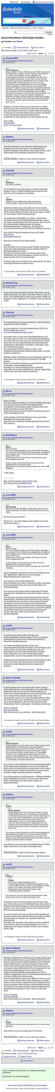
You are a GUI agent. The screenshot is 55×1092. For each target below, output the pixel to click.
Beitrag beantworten (27, 128)
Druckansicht (28, 1061)
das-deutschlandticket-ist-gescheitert (18, 333)
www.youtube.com (29, 481)
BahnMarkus (11, 435)
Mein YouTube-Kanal (12, 125)
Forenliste (7, 47)
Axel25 (9, 625)
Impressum (12, 1085)
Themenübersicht (22, 47)
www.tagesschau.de (12, 237)
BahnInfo (45, 1088)
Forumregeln (42, 1085)
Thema (34, 28)
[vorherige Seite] (46, 53)
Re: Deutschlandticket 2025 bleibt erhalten (18, 61)
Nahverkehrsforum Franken (20, 28)
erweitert (50, 34)
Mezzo (9, 391)
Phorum (16, 1088)
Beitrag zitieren (44, 128)
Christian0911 (12, 58)
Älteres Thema (26, 1056)
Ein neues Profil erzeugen (45, 2)
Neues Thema (39, 47)
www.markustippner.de (22, 483)
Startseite (5, 28)
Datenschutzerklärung (27, 1085)
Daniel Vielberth (13, 678)
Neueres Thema (10, 1056)
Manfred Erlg (11, 283)
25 (19, 50)
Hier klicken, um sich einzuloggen (15, 1076)
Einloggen (27, 2)
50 (22, 50)
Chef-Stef (10, 171)
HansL (20, 41)
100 (25, 50)
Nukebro (9, 137)
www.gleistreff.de (11, 710)
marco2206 (11, 495)
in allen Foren (32, 50)
